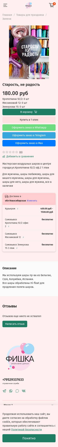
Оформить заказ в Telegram (29, 135)
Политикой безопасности (26, 429)
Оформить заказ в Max (29, 143)
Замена (6, 18)
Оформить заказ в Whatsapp (29, 127)
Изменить (32, 200)
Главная (7, 14)
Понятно (29, 438)
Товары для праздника (30, 14)
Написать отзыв (14, 323)
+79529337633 (13, 380)
